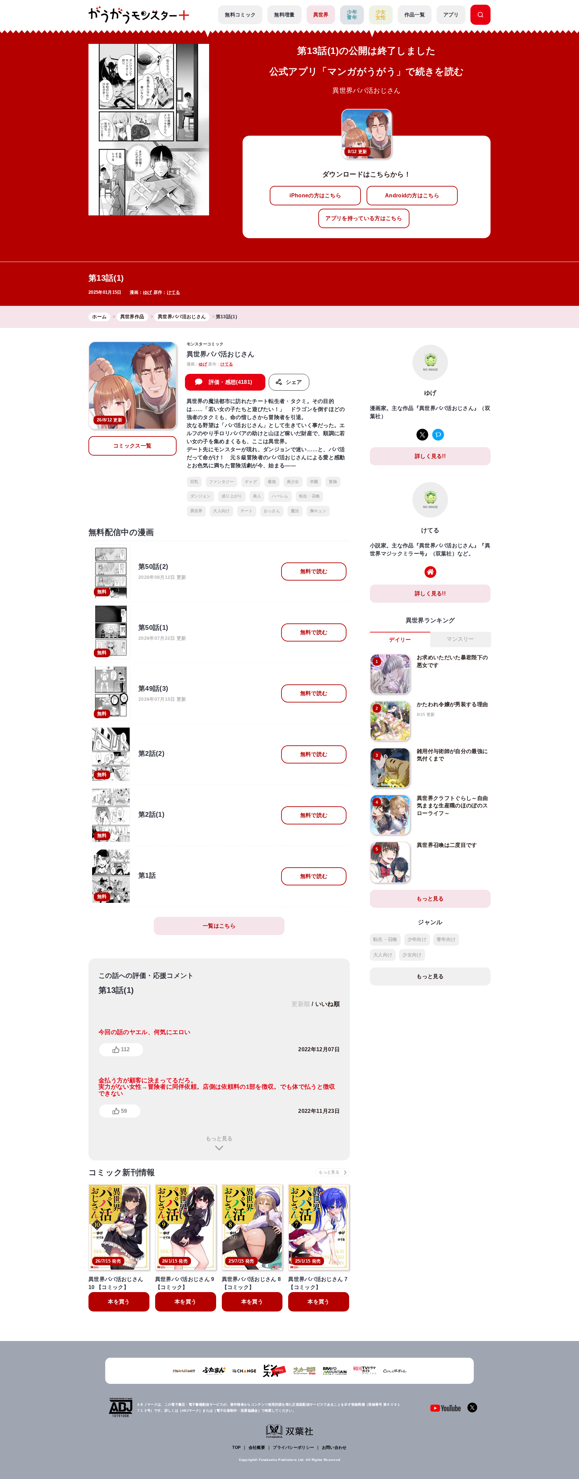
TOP (236, 1447)
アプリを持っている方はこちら (363, 218)
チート (247, 511)
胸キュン (318, 511)
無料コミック (240, 14)
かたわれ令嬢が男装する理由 (452, 704)
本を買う (119, 1301)
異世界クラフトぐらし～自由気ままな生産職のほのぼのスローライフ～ (452, 805)
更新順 (301, 1004)
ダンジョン (200, 496)
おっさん (272, 511)
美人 (257, 496)
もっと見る (219, 1138)
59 (124, 1111)
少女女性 (381, 14)
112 (125, 1049)
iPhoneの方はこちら (315, 195)
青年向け (446, 939)
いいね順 (327, 1004)
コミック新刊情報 (121, 1172)
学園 (314, 481)
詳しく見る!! (430, 456)
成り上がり (231, 496)
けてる (173, 292)
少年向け (417, 939)
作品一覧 (414, 14)
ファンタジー (221, 481)
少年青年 (352, 14)
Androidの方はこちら (412, 195)
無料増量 (284, 14)
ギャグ (251, 481)
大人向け (221, 511)
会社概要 (257, 1447)
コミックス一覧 (132, 446)
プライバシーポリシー (293, 1447)
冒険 (333, 481)
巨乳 (194, 481)
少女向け (412, 954)
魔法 (295, 511)
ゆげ (147, 292)
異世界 (321, 14)
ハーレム (280, 496)
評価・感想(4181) (230, 382)
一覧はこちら (219, 926)
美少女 (293, 481)
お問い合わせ (334, 1447)
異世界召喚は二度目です (447, 845)
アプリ (451, 14)
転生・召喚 (309, 496)
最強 (272, 481)
